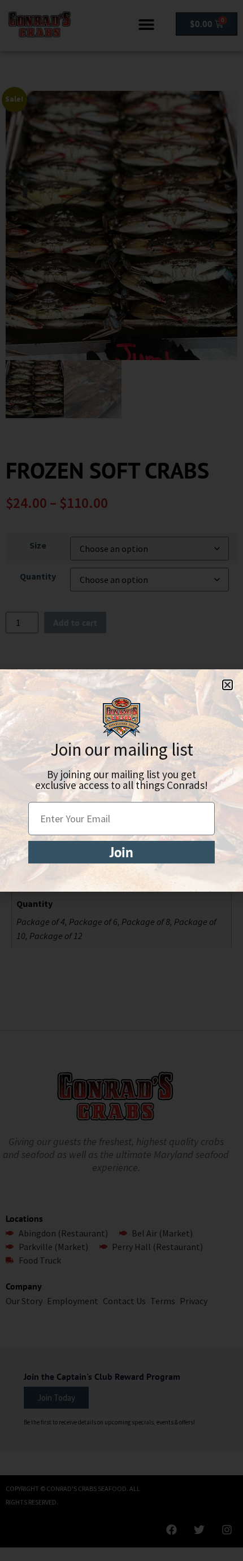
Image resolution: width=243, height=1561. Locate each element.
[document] (121, 780)
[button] (227, 685)
